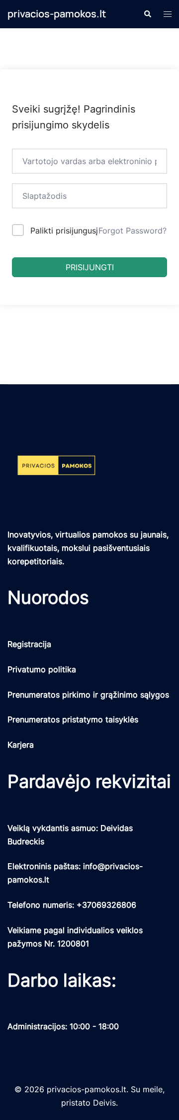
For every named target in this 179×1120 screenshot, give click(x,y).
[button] (147, 14)
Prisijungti (90, 267)
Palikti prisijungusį (64, 231)
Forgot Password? (132, 231)
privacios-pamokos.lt (56, 13)
